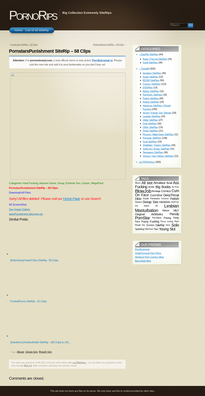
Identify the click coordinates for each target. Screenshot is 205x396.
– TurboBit (144, 68)
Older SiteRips (150, 120)
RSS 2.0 (28, 365)
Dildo (138, 198)
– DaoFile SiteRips (148, 54)
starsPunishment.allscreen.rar (26, 214)
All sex (147, 183)
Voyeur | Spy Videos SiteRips (158, 156)
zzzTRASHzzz (79, 362)
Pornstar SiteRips (152, 138)
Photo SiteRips (150, 130)
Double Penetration (151, 198)
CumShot (156, 195)
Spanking (139, 229)
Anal (169, 183)
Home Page (71, 199)
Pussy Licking (166, 221)
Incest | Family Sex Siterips (157, 112)
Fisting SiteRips (151, 102)
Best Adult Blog (143, 260)
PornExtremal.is (102, 60)
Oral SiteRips (150, 123)
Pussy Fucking (150, 221)
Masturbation (146, 210)
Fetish (174, 198)
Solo (175, 225)
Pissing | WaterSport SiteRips (158, 134)
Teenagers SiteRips (153, 152)
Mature (165, 210)
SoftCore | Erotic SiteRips (156, 148)
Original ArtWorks (149, 214)
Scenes (150, 225)
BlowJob (143, 191)
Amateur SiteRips (152, 73)
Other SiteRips (150, 127)
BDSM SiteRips (151, 80)
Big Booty (175, 187)
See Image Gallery (19, 209)
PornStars (156, 218)
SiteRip (159, 225)
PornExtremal (142, 249)
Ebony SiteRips (151, 91)
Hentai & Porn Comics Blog (149, 257)
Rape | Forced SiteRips (155, 59)
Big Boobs (163, 187)
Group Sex (31, 352)
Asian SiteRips (150, 76)
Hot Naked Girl (146, 206)
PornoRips (33, 15)
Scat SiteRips (150, 141)
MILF (176, 210)
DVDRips (148, 87)
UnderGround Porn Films (148, 253)
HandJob (164, 202)
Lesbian (171, 205)
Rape (176, 221)
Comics (166, 191)
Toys (156, 229)
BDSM (151, 187)
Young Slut (167, 229)
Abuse (20, 352)
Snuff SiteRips (150, 62)
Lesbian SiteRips (151, 116)
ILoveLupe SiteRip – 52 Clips (24, 44)
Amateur (159, 183)
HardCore (175, 202)
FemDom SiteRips (152, 94)
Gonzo (138, 202)
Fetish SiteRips (151, 98)
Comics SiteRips (151, 84)
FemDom (165, 199)
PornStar (142, 217)
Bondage (156, 191)
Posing (167, 217)
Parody (174, 214)
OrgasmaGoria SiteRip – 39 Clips (108, 44)
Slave (168, 225)
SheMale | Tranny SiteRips (157, 145)
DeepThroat (171, 195)
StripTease (149, 229)
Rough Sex (45, 352)
